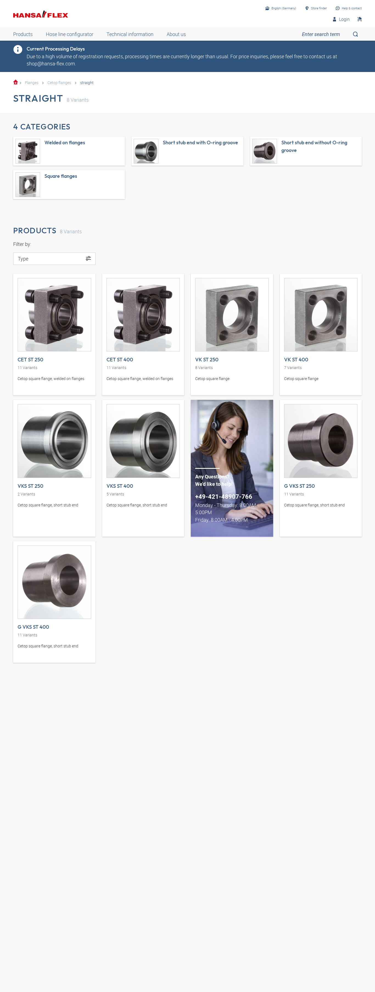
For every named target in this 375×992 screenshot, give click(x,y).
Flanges (31, 82)
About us (176, 34)
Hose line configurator (69, 34)
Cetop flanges (59, 82)
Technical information (130, 34)
